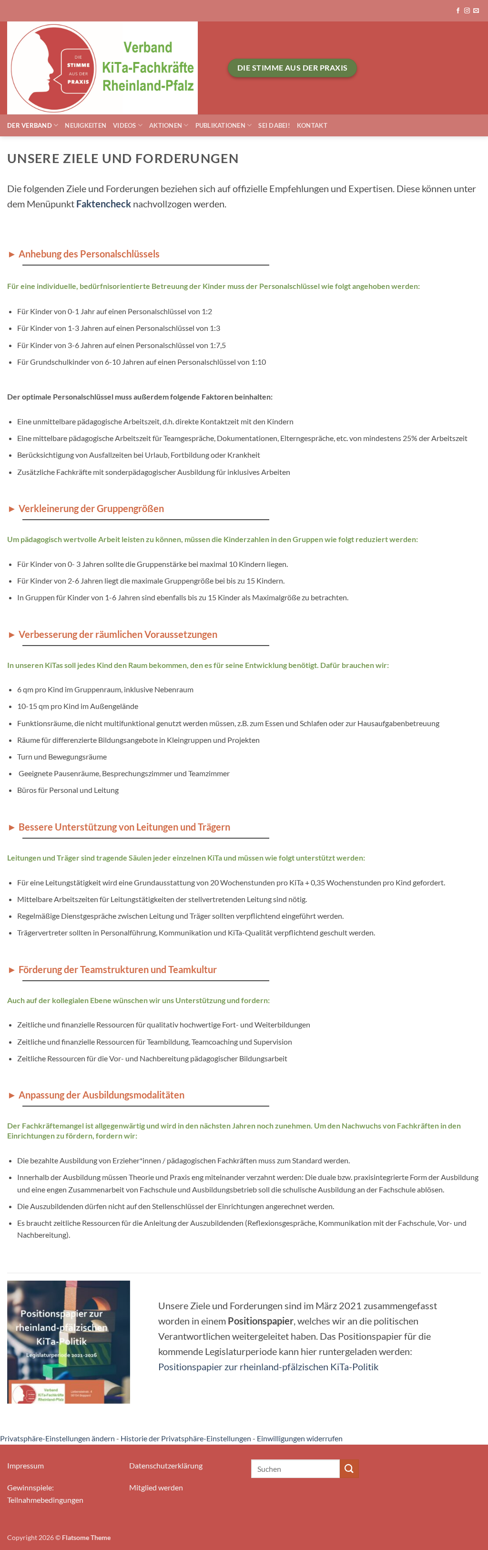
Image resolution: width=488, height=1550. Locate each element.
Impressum (25, 1465)
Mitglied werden (156, 1487)
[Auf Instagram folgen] (467, 11)
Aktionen (165, 125)
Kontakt (312, 125)
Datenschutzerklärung (166, 1465)
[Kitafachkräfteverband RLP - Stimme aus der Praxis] (110, 67)
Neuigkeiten (85, 125)
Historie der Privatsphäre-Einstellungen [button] (186, 1438)
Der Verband (29, 125)
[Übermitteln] (349, 1468)
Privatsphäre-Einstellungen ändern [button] (57, 1438)
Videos (124, 125)
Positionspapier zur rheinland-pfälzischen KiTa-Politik (268, 1366)
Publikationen (220, 125)
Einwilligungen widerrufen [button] (300, 1438)
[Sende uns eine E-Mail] (476, 11)
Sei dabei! (274, 125)
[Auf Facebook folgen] (458, 11)
